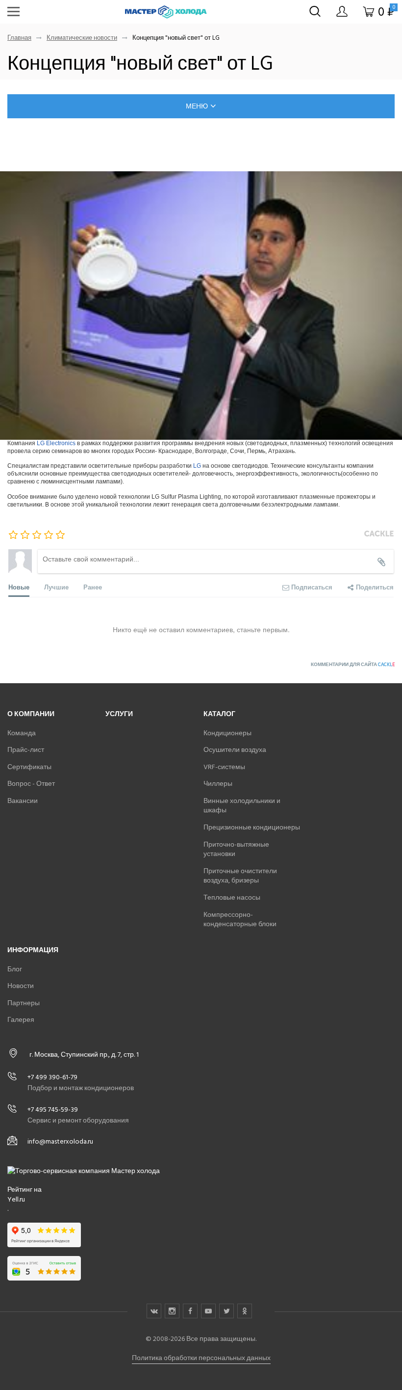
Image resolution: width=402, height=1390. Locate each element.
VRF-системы (224, 767)
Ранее (92, 586)
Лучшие (56, 586)
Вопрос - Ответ (31, 783)
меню (197, 106)
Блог (14, 969)
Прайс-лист (25, 749)
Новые (18, 586)
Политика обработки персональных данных (201, 1357)
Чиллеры (217, 783)
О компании (30, 714)
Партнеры (23, 1003)
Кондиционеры (227, 733)
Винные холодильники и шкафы (241, 805)
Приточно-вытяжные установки (236, 849)
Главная (19, 38)
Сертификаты (29, 767)
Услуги (119, 714)
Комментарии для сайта (353, 664)
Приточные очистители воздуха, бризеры (240, 875)
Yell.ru (16, 1199)
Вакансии (22, 800)
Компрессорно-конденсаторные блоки (239, 919)
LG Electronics (56, 443)
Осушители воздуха (234, 749)
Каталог (219, 714)
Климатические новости (82, 38)
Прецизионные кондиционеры (251, 827)
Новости (20, 985)
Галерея (20, 1019)
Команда (21, 733)
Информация (32, 950)
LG (197, 465)
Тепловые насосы (231, 897)
